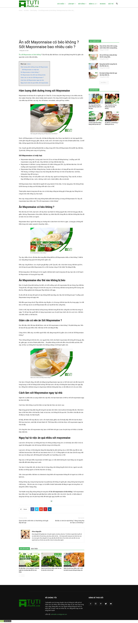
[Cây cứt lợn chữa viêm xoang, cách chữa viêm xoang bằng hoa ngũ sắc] (93, 48)
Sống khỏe (91, 102)
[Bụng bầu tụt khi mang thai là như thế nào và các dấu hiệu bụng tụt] (93, 66)
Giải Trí (110, 4)
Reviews (103, 4)
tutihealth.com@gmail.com (59, 614)
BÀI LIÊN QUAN (24, 548)
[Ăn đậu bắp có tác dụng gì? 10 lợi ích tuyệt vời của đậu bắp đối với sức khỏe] (29, 560)
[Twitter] (106, 604)
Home (20, 10)
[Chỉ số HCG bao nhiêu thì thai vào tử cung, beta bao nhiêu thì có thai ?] (93, 57)
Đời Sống (81, 4)
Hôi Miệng (91, 120)
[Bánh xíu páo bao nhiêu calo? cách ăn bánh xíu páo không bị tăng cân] (74, 560)
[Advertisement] (69, 25)
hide (29, 64)
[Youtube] (111, 604)
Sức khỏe (60, 4)
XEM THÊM (34, 548)
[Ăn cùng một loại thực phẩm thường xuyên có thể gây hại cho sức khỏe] (96, 99)
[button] (117, 4)
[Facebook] (90, 604)
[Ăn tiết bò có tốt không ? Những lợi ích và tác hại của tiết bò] (112, 116)
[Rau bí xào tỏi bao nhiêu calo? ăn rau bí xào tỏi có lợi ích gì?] (51, 560)
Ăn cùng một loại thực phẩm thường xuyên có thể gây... (95, 106)
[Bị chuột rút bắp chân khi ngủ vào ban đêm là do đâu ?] (93, 75)
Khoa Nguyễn (36, 531)
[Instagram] (96, 604)
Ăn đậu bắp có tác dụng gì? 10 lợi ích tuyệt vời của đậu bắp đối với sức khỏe (29, 570)
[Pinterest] (101, 604)
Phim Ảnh (108, 102)
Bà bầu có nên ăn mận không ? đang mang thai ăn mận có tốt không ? (69, 521)
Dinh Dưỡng (33, 10)
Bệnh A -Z (92, 4)
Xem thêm (103, 82)
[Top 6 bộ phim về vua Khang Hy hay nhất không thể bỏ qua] (112, 99)
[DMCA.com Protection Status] (5, 622)
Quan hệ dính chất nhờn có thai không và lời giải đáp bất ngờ (33, 521)
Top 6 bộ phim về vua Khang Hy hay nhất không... (110, 106)
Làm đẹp (71, 4)
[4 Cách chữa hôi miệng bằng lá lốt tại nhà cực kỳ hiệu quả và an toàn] (96, 116)
